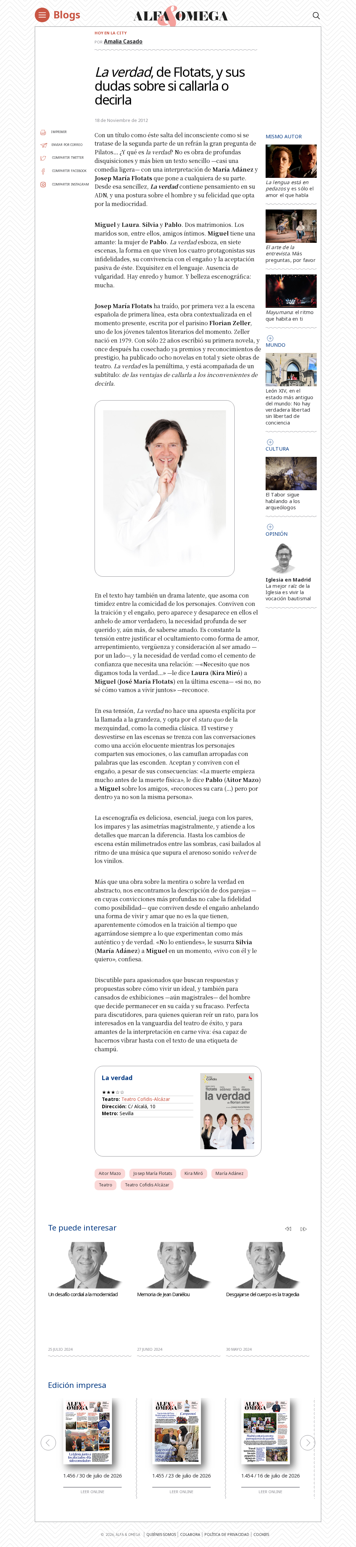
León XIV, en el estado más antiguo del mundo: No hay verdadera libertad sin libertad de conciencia (290, 406)
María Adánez (229, 1173)
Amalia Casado (123, 41)
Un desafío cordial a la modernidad (83, 1294)
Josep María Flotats (153, 1173)
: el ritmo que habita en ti (290, 315)
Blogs (67, 14)
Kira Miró (194, 1173)
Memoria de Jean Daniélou (163, 1294)
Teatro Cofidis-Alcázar (145, 1099)
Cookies (261, 1534)
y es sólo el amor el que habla (290, 188)
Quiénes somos (161, 1534)
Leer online (92, 1491)
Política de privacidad (226, 1534)
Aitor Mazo (110, 1173)
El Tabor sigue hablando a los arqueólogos (283, 500)
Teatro (105, 1185)
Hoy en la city (111, 32)
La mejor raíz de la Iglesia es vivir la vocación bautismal (288, 592)
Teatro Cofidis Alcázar (147, 1185)
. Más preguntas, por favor (291, 253)
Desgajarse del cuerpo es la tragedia (262, 1294)
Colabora (190, 1534)
